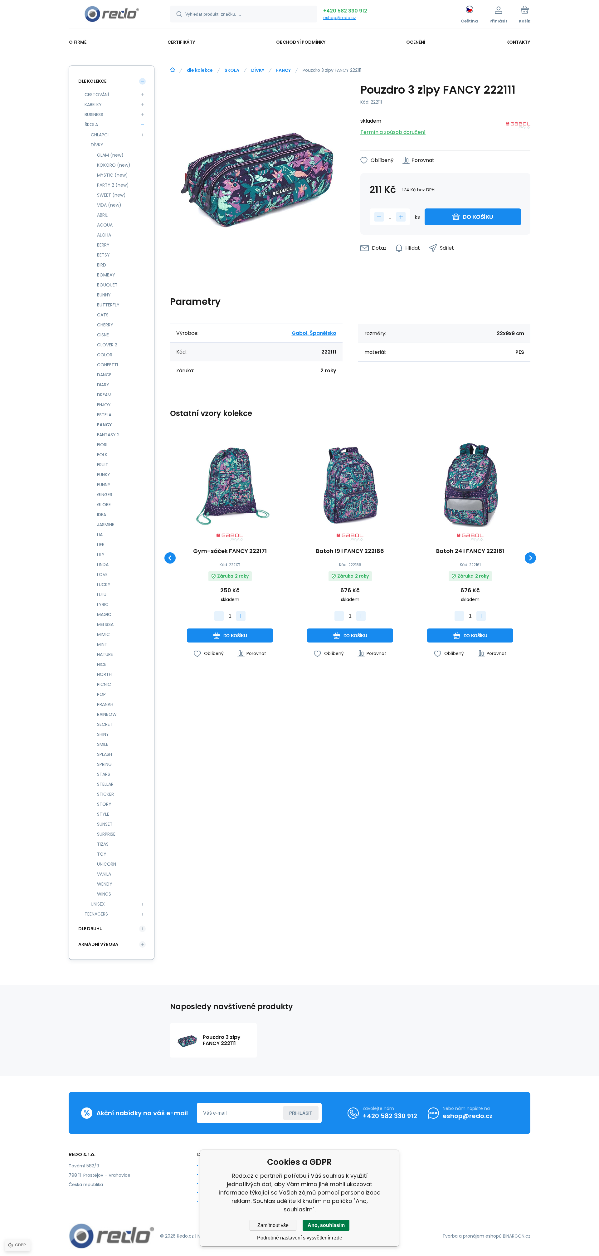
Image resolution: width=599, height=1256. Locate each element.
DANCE (104, 375)
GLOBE (104, 504)
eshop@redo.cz (339, 18)
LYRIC (103, 604)
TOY (101, 854)
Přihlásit (300, 1113)
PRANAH (105, 704)
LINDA (103, 564)
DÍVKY (257, 70)
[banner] (111, 15)
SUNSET (105, 824)
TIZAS (103, 844)
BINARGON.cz (516, 1236)
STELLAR (105, 784)
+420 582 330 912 (345, 10)
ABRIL (102, 215)
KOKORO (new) (113, 165)
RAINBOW (107, 714)
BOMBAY (106, 275)
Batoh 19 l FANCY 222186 (350, 551)
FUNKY (103, 475)
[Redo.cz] (172, 69)
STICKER (105, 794)
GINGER (104, 494)
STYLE (103, 814)
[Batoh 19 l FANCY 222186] (350, 484)
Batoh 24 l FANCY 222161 (470, 551)
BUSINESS (94, 114)
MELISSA (105, 624)
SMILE (102, 744)
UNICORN (106, 864)
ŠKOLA (232, 70)
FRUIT (102, 465)
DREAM (104, 395)
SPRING (104, 764)
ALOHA (104, 235)
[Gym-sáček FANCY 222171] (230, 484)
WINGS (104, 894)
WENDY (104, 884)
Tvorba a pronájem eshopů (472, 1236)
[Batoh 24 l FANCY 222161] (470, 484)
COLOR (104, 355)
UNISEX (98, 904)
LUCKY (103, 584)
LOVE (102, 574)
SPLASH (104, 754)
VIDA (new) (109, 205)
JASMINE (105, 524)
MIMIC (103, 634)
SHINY (103, 734)
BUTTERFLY (108, 305)
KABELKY (93, 104)
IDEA (101, 514)
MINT (102, 644)
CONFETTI (107, 365)
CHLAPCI (100, 135)
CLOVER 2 (107, 345)
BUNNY (104, 295)
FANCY (283, 70)
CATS (103, 315)
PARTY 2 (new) (113, 185)
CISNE (103, 335)
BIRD (101, 265)
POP (101, 694)
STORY (104, 804)
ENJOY (104, 405)
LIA (100, 534)
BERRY (103, 245)
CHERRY (105, 325)
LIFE (100, 544)
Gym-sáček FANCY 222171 (230, 551)
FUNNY (103, 484)
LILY (101, 554)
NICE (101, 664)
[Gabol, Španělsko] (518, 127)
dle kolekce (200, 70)
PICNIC (104, 684)
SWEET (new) (111, 195)
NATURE (105, 654)
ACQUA (105, 225)
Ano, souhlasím (326, 1225)
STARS (103, 774)
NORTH (104, 674)
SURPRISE (106, 834)
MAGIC (104, 614)
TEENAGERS (96, 914)
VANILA (104, 874)
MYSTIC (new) (112, 175)
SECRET (105, 724)
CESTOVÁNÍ (97, 94)
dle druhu (90, 929)
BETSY (103, 255)
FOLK (102, 455)
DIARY (103, 385)
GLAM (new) (110, 155)
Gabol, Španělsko (314, 333)
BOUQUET (107, 285)
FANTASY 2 (108, 435)
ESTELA (104, 415)
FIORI (102, 445)
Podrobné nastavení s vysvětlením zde (299, 1237)
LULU (101, 594)
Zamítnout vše (273, 1225)
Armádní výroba (98, 944)
